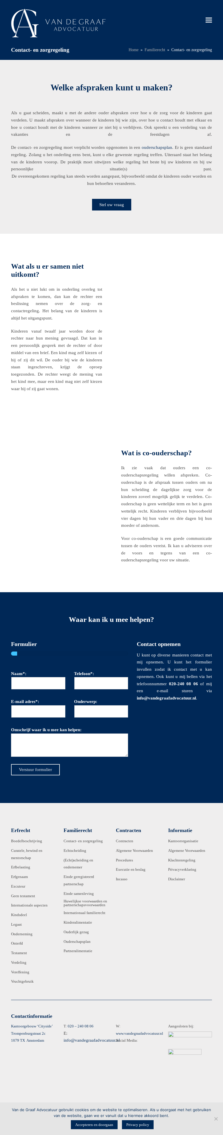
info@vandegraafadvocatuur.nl (92, 1040)
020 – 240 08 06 (80, 1026)
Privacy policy (137, 1124)
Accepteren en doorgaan (94, 1124)
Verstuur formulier (35, 769)
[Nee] (216, 1119)
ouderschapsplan (157, 147)
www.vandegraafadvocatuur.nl (139, 1033)
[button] (209, 19)
